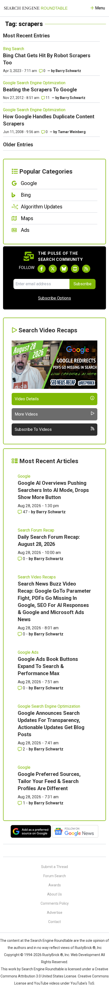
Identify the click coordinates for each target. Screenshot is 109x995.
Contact (54, 922)
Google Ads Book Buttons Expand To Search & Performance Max (48, 666)
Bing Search (13, 48)
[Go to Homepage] (35, 8)
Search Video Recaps (37, 577)
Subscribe (83, 283)
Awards (54, 885)
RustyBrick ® (52, 955)
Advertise (54, 913)
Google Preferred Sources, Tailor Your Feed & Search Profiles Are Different (49, 781)
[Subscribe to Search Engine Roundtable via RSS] (86, 269)
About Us (54, 894)
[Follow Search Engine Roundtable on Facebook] (42, 269)
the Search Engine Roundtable (49, 941)
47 (25, 511)
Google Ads (28, 652)
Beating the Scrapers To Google (40, 90)
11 (47, 98)
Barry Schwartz (68, 71)
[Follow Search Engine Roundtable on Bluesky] (64, 269)
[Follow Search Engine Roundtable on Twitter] (53, 269)
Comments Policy (55, 903)
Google (24, 476)
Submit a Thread (54, 867)
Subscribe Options (54, 298)
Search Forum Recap (36, 530)
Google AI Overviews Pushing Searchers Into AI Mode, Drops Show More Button (53, 490)
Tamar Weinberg (72, 132)
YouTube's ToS (82, 983)
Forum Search (54, 876)
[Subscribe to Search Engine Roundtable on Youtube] (75, 269)
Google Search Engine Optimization (34, 82)
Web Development (85, 955)
